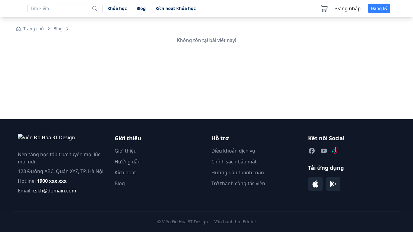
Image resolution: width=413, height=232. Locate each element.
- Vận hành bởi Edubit (234, 221)
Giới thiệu (126, 150)
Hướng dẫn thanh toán (237, 172)
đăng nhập (348, 8)
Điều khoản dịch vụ (233, 150)
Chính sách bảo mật (234, 161)
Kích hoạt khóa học (175, 8)
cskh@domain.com (54, 190)
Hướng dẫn (128, 161)
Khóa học (117, 8)
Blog (141, 8)
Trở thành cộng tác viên (238, 183)
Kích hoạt (125, 172)
